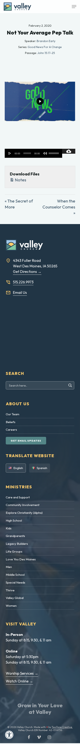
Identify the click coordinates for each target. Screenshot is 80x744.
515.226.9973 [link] (23, 282)
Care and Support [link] (18, 497)
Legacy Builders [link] (17, 544)
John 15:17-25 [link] (46, 53)
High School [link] (14, 520)
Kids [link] (8, 528)
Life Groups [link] (14, 551)
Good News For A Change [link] (45, 47)
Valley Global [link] (15, 598)
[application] (33, 153)
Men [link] (9, 567)
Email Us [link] (20, 292)
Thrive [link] (10, 590)
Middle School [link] (15, 575)
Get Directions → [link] (27, 271)
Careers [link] (11, 430)
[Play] (10, 153)
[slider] (54, 152)
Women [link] (11, 606)
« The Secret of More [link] (19, 203)
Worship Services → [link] (22, 673)
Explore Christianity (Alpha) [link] (24, 513)
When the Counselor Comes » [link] (58, 206)
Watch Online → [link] (19, 681)
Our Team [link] (12, 414)
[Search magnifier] (70, 385)
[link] (9, 735)
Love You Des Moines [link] (21, 559)
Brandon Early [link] (46, 41)
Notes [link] (20, 179)
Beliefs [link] (10, 422)
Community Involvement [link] (22, 505)
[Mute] (45, 153)
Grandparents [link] (15, 536)
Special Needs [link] (15, 582)
